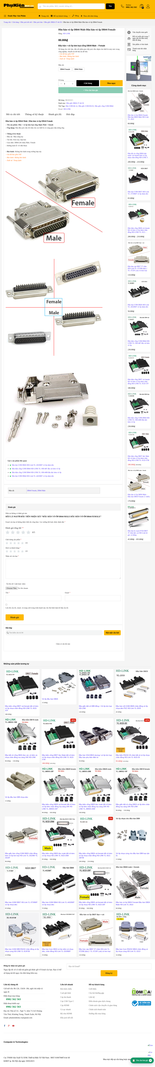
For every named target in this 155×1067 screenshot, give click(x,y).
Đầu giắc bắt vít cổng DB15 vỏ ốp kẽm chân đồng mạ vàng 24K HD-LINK (133, 805)
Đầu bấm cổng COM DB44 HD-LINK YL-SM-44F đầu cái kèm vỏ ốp (36, 469)
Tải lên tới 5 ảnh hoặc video (15, 584)
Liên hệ (92, 997)
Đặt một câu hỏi (112, 633)
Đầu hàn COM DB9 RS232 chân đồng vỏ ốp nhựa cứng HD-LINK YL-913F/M (22, 950)
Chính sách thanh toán (97, 1009)
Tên (8, 593)
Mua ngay (111, 83)
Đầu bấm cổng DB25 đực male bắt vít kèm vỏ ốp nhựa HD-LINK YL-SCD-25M (58, 854)
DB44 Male (41, 491)
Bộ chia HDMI (66, 1014)
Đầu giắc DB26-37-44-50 (75, 103)
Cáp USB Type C (67, 1001)
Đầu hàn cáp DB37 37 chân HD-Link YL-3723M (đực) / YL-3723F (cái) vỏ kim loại (94, 950)
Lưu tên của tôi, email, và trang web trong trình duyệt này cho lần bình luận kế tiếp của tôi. (37, 608)
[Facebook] (4, 1026)
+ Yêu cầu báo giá (90, 90)
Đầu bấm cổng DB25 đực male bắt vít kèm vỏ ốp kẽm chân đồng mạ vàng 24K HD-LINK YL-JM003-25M (95, 806)
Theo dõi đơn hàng (90, 16)
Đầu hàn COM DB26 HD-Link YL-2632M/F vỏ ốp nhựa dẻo (33, 465)
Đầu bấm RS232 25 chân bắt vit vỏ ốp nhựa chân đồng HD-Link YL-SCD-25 (133, 756)
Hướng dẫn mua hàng (97, 1014)
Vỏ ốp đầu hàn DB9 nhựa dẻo (16, 797)
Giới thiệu (92, 989)
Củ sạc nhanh (65, 1009)
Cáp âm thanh (65, 997)
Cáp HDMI (64, 1005)
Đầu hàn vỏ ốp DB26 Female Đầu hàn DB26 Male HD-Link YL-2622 (133, 903)
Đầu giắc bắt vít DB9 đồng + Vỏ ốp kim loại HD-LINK (95, 707)
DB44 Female (32, 491)
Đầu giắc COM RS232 (86, 106)
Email (67, 593)
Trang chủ (45, 16)
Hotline (128, 5)
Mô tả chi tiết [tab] (13, 114)
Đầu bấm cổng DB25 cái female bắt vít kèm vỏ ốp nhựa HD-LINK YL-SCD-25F (95, 903)
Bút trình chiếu (66, 989)
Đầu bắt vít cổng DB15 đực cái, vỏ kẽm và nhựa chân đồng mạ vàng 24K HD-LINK (21, 756)
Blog (77, 16)
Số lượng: (61, 80)
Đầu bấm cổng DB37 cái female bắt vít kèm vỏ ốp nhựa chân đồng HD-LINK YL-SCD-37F (21, 708)
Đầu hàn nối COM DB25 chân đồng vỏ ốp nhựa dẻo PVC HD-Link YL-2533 (132, 707)
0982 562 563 (13, 999)
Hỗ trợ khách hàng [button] (60, 16)
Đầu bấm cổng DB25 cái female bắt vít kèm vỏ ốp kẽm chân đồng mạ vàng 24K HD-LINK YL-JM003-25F (58, 806)
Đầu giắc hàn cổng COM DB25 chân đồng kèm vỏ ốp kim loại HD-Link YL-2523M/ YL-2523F (21, 855)
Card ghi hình (65, 993)
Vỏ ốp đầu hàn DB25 (50, 699)
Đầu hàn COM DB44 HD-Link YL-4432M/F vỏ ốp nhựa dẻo (33, 476)
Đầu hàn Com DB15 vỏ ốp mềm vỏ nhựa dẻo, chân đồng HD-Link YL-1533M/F (57, 950)
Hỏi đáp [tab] (70, 114)
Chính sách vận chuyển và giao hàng (103, 1005)
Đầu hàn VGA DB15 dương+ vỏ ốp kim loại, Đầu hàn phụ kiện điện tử (95, 756)
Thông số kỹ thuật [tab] (34, 114)
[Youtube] (13, 1026)
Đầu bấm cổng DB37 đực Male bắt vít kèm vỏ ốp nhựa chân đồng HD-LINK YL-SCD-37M (58, 757)
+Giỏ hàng (87, 83)
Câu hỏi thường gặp (96, 993)
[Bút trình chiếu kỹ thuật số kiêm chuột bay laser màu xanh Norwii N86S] (138, 68)
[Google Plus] (9, 1026)
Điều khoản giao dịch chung (99, 1001)
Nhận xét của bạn (12, 556)
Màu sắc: (61, 65)
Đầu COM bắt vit (72, 106)
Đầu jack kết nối (66, 1018)
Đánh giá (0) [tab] (55, 114)
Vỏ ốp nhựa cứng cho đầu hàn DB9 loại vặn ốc (132, 854)
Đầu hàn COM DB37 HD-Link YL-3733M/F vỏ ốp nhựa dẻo (21, 903)
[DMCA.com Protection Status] (141, 992)
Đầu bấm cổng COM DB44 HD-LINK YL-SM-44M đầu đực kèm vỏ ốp (36, 472)
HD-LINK (66, 33)
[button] (65, 69)
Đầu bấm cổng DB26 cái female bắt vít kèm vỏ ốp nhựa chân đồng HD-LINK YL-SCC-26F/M (95, 855)
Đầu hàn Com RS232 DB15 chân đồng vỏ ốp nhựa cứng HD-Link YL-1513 (132, 950)
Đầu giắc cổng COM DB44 (104, 106)
